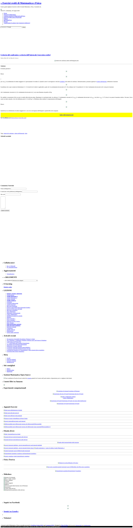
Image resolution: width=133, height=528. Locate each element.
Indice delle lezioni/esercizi (66, 115)
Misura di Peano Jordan (21, 418)
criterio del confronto (9, 133)
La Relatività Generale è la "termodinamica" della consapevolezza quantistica (25, 350)
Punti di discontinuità (17, 415)
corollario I (62, 81)
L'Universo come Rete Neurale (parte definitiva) (18, 347)
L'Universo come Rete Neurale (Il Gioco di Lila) (18, 348)
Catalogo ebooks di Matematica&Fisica (14, 16)
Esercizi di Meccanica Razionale (13, 17)
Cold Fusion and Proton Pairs (14, 341)
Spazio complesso (25, 456)
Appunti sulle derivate (22, 437)
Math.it (8, 368)
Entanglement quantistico (30, 453)
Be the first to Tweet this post (19, 117)
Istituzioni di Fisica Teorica (13, 321)
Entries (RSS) (40, 525)
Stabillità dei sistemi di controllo (14, 316)
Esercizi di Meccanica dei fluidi (14, 309)
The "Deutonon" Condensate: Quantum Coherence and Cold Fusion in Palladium (26, 340)
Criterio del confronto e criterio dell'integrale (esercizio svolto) (26, 55)
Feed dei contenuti (11, 359)
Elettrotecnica (10, 331)
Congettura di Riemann (74, 391)
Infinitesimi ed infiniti (17, 410)
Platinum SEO (79, 525)
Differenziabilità (37, 424)
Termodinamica (10, 274)
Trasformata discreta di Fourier (76, 394)
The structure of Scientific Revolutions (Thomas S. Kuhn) (21, 339)
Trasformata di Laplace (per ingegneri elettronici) (17, 23)
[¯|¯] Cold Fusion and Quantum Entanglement (18, 343)
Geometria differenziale (12, 303)
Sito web (3, 194)
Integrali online (10, 370)
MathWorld (9, 371)
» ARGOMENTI (8, 280)
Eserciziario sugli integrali (19, 421)
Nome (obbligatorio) (6, 188)
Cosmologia (10, 328)
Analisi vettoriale (11, 299)
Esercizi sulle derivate (22, 439)
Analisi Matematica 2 (12, 297)
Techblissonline (87, 525)
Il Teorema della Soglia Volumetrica (15, 351)
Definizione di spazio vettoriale (14, 346)
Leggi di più (64, 526)
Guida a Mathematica (12, 314)
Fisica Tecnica (10, 322)
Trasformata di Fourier (74, 403)
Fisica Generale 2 (11, 320)
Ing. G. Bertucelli (11, 266)
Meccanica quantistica (12, 310)
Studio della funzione (74, 442)
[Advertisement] (66, 39)
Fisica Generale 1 (11, 318)
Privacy (6, 21)
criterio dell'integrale (102, 81)
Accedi (8, 358)
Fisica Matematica (11, 311)
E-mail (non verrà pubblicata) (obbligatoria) (11, 191)
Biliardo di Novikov (73, 463)
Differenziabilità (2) (45, 426)
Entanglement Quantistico (74, 471)
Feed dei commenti (11, 360)
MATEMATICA (8, 20)
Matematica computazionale (13, 313)
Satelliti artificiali (11, 329)
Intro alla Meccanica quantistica (82, 467)
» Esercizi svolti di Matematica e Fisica (21, 3)
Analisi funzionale (11, 304)
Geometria (9, 302)
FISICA (6, 19)
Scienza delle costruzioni (13, 332)
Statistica (9, 317)
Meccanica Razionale (12, 306)
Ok (60, 526)
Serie (26, 133)
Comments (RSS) (50, 525)
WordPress (33, 525)
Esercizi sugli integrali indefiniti (34, 445)
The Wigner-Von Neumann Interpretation (17, 344)
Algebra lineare (10, 295)
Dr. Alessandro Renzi (12, 267)
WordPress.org (10, 362)
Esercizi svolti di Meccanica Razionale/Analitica (18, 307)
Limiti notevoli (15, 413)
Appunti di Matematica (10, 14)
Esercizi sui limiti (16, 434)
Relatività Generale (11, 327)
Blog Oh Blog (64, 525)
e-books (29, 378)
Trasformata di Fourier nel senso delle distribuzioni (74, 400)
